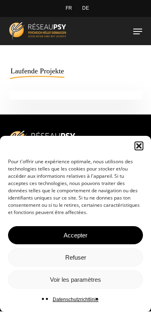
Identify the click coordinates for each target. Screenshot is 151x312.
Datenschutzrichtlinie (76, 299)
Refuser (75, 257)
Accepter (75, 235)
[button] (139, 146)
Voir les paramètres (75, 279)
